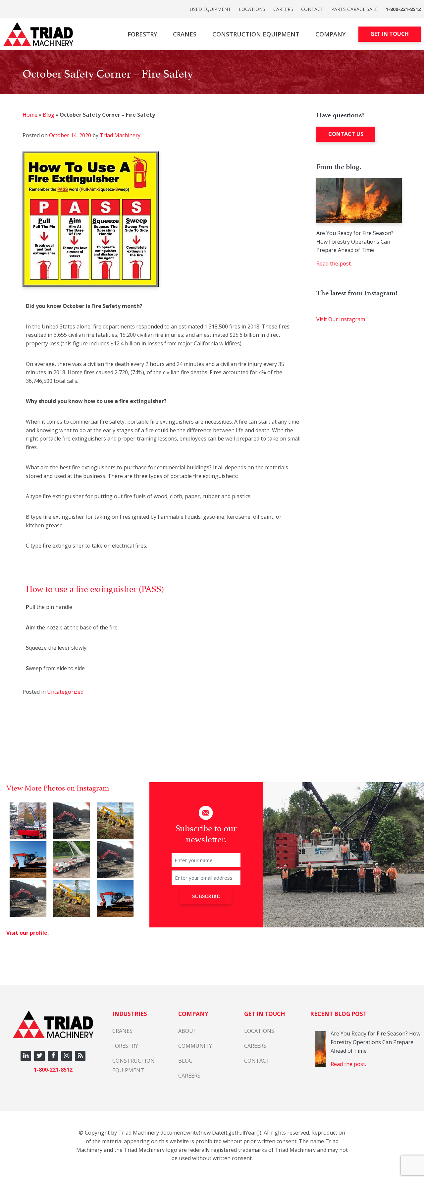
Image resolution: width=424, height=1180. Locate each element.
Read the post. (334, 263)
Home (30, 114)
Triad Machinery (119, 135)
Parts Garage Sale (354, 9)
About (187, 1030)
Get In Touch (389, 33)
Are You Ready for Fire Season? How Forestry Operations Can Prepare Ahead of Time (355, 241)
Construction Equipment (255, 34)
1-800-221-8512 (403, 9)
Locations (252, 9)
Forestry (142, 34)
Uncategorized (65, 691)
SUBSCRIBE (206, 896)
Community (195, 1045)
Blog (48, 114)
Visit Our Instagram (340, 319)
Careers (283, 9)
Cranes (184, 34)
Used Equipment (210, 9)
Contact (312, 9)
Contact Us (345, 134)
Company (330, 34)
